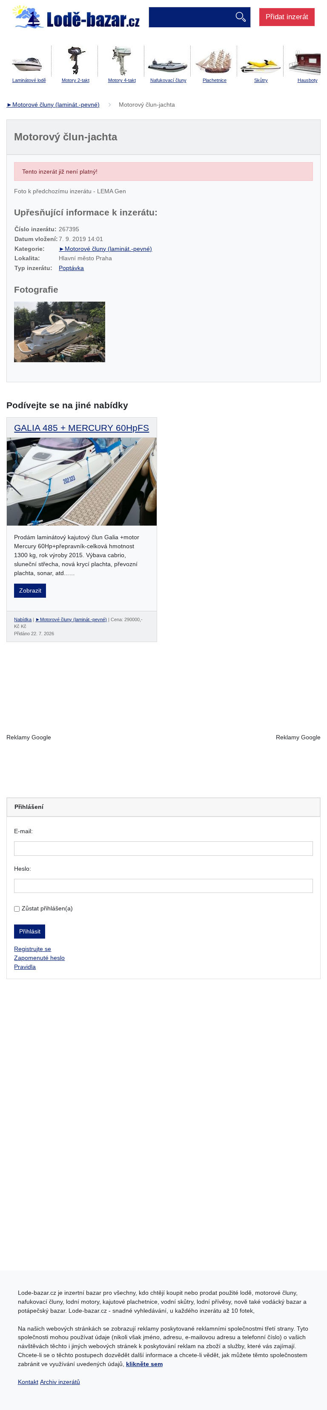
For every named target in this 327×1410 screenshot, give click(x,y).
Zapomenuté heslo (39, 957)
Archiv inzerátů (60, 1381)
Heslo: (22, 868)
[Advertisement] (163, 737)
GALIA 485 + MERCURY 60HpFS (81, 428)
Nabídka (23, 619)
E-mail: (23, 831)
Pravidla (25, 966)
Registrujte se (32, 948)
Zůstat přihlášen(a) (47, 908)
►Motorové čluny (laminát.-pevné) (53, 104)
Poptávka (71, 268)
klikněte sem (144, 1364)
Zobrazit (30, 590)
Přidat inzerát (287, 16)
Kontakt (28, 1381)
